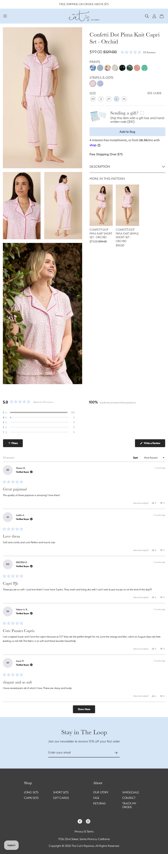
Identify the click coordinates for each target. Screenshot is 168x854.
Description (100, 167)
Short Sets (61, 792)
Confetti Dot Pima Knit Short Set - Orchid (101, 233)
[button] (147, 16)
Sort (135, 457)
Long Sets (31, 792)
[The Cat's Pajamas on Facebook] (80, 821)
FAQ (96, 797)
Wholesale (130, 792)
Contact (128, 797)
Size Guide (154, 93)
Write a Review (154, 444)
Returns (99, 803)
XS (93, 98)
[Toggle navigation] (5, 15)
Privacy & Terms (84, 831)
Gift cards (61, 797)
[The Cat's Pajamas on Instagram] (88, 821)
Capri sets (31, 797)
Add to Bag (127, 132)
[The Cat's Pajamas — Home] (84, 15)
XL (124, 98)
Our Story (101, 792)
